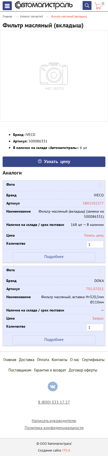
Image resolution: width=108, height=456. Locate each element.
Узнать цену (94, 235)
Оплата (43, 359)
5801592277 (93, 203)
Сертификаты (93, 359)
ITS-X (66, 450)
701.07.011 (95, 288)
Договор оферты (83, 370)
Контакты (59, 359)
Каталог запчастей (31, 16)
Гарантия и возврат (50, 370)
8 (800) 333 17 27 (54, 402)
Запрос (98, 318)
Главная (7, 16)
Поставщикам (19, 370)
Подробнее (54, 256)
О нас (74, 359)
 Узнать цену (54, 161)
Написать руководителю (54, 420)
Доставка (26, 359)
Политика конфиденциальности (54, 427)
